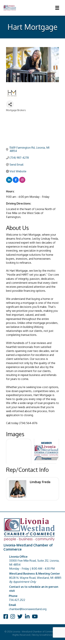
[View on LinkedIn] (9, 182)
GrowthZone (46, 634)
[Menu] (57, 7)
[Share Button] (10, 104)
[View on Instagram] (22, 182)
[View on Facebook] (16, 182)
